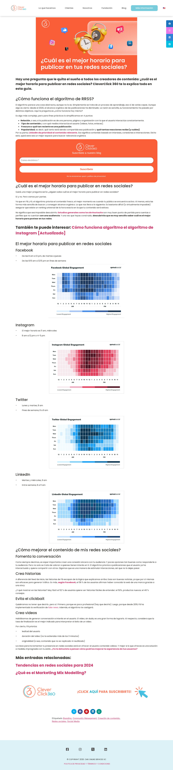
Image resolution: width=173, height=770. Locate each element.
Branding (67, 718)
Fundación (107, 8)
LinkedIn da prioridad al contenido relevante (53, 132)
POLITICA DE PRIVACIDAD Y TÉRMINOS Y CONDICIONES (87, 764)
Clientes (69, 8)
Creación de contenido (109, 718)
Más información (144, 8)
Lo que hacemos (47, 8)
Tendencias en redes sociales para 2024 (54, 665)
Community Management (85, 718)
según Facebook (67, 582)
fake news (53, 607)
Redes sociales (59, 721)
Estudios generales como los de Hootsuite (80, 212)
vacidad (96, 176)
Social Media (73, 721)
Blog (124, 8)
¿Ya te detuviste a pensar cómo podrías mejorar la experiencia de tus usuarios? (94, 648)
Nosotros (87, 8)
